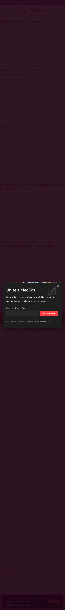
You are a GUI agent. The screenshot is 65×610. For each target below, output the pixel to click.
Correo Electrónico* (17, 308)
